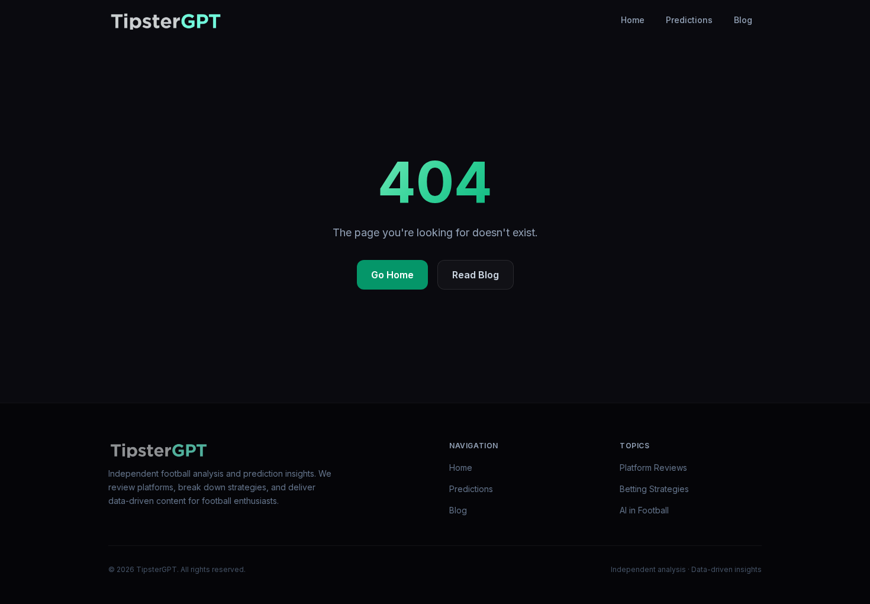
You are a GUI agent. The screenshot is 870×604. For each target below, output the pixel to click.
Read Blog (475, 275)
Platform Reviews (653, 467)
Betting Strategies (654, 489)
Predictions (689, 20)
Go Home (392, 275)
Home (633, 20)
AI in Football (644, 510)
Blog (743, 20)
